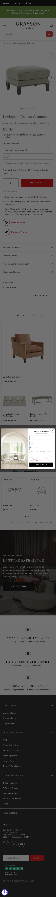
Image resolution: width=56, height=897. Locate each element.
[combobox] (32, 448)
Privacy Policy (36, 460)
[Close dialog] (52, 430)
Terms (41, 460)
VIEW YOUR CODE (41, 464)
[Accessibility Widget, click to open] (4, 892)
